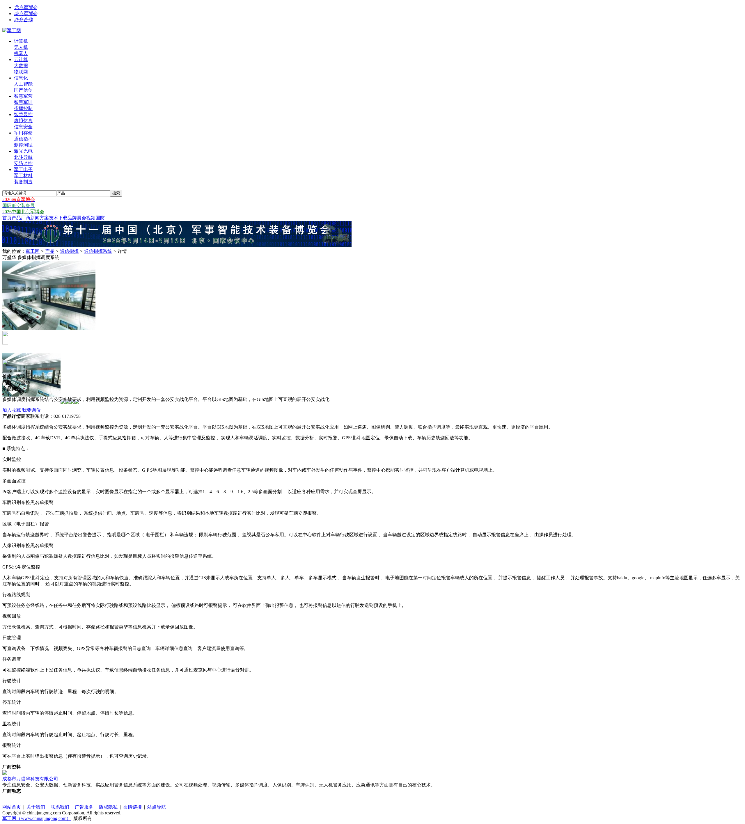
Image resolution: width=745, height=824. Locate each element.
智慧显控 (23, 114)
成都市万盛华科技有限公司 (30, 778)
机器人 (21, 53)
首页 (7, 217)
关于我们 (35, 807)
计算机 (21, 41)
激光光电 (23, 151)
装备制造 (23, 181)
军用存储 (23, 132)
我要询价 (31, 410)
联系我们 (60, 807)
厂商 (25, 217)
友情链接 (132, 807)
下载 (63, 217)
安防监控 (23, 163)
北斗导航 (23, 157)
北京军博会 (25, 7)
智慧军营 (23, 96)
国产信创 (23, 90)
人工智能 (23, 83)
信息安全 (23, 126)
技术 (53, 217)
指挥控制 (23, 108)
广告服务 (84, 807)
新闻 (35, 217)
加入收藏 (11, 410)
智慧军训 (23, 102)
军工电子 (23, 169)
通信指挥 (23, 138)
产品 (16, 217)
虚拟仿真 (23, 120)
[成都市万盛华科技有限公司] (4, 773)
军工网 (33, 251)
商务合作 (23, 19)
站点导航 (156, 807)
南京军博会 (25, 13)
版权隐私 (108, 807)
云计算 (21, 59)
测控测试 (23, 145)
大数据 (21, 65)
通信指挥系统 (98, 251)
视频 (90, 217)
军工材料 (23, 175)
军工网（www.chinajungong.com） (36, 818)
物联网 (21, 71)
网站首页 (11, 807)
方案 (44, 217)
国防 (100, 217)
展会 (81, 217)
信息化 (21, 77)
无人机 (21, 47)
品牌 (72, 217)
